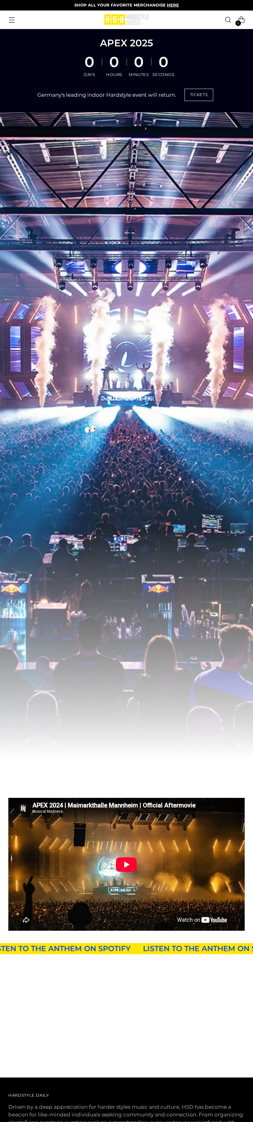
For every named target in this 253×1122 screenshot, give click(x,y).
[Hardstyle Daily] (126, 20)
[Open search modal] (228, 20)
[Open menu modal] (11, 20)
